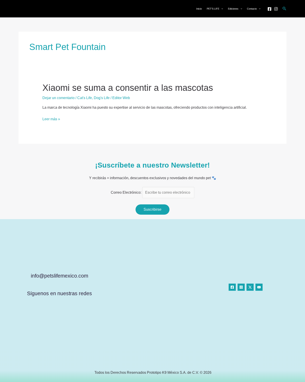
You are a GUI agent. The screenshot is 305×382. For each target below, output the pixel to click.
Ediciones (233, 8)
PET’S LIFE (213, 8)
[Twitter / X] (250, 287)
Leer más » (51, 119)
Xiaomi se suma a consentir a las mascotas (127, 88)
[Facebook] (269, 9)
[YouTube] (259, 287)
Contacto (252, 8)
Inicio (199, 8)
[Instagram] (276, 9)
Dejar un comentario (58, 98)
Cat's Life (84, 98)
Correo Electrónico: (126, 192)
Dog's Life (102, 98)
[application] (221, 8)
